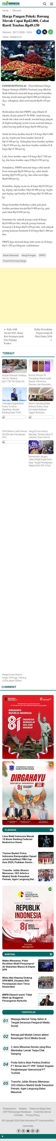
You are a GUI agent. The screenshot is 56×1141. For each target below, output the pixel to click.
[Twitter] (23, 1131)
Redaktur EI (15, 37)
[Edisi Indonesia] (10, 5)
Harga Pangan (29, 255)
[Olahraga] (51, 829)
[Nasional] (51, 954)
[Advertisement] (28, 295)
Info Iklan (18, 1115)
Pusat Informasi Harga (14, 261)
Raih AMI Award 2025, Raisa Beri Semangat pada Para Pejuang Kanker (14, 336)
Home (5, 10)
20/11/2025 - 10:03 (22, 32)
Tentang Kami (9, 1108)
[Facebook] (19, 1131)
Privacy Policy (33, 1115)
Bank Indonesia (10, 255)
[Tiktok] (37, 1131)
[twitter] (44, 32)
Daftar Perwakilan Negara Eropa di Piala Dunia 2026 (43, 334)
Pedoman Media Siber (40, 1108)
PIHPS (42, 255)
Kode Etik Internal (42, 1112)
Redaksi (23, 1108)
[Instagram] (33, 1131)
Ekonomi (17, 10)
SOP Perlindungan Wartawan (17, 1112)
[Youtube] (28, 1131)
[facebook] (39, 32)
